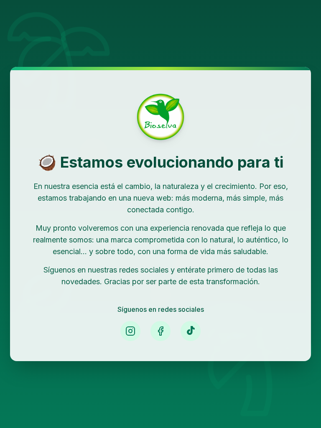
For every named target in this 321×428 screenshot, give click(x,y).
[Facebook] (160, 331)
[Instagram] (130, 331)
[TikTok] (191, 331)
